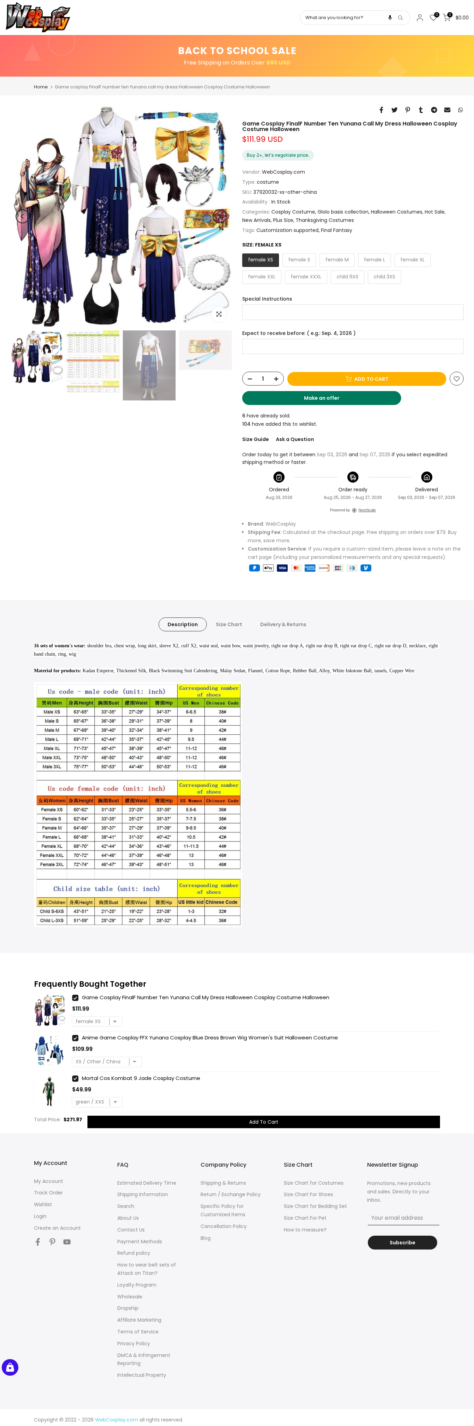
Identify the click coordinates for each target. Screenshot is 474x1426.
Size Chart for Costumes (314, 1182)
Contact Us (131, 1229)
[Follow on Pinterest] (52, 1242)
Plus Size (283, 220)
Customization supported (287, 230)
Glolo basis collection (343, 212)
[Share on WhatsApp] (460, 110)
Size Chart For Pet (305, 1218)
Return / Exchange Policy (231, 1194)
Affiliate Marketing (139, 1319)
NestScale (367, 510)
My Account (48, 1181)
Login (40, 1216)
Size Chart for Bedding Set (315, 1206)
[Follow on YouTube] (67, 1242)
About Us (128, 1218)
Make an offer (328, 400)
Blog (206, 1238)
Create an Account (57, 1228)
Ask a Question (295, 439)
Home (41, 87)
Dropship (127, 1308)
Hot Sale (435, 212)
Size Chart (229, 624)
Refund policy (133, 1253)
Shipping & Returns (223, 1182)
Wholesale (129, 1296)
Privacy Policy (133, 1343)
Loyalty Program (136, 1284)
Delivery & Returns (283, 624)
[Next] (220, 216)
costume (268, 182)
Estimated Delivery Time (146, 1182)
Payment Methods (139, 1241)
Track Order (48, 1192)
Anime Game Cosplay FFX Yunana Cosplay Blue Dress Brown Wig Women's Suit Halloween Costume (210, 1037)
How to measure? (305, 1229)
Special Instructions (267, 299)
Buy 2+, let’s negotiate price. (278, 155)
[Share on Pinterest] (408, 110)
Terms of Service (138, 1331)
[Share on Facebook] (381, 110)
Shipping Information (142, 1194)
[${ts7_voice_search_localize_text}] (390, 18)
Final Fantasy (336, 230)
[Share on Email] (447, 110)
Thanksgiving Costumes (325, 220)
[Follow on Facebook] (38, 1242)
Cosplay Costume (293, 212)
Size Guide (255, 439)
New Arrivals (256, 220)
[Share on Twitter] (394, 110)
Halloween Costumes (396, 212)
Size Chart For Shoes (308, 1194)
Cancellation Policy (224, 1226)
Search (125, 1206)
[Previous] (22, 216)
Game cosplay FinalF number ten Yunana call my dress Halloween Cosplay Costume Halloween (205, 997)
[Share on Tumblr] (421, 110)
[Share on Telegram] (434, 110)
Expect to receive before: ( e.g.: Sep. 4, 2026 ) (299, 333)
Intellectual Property (141, 1375)
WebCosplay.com (283, 172)
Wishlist (43, 1204)
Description (183, 624)
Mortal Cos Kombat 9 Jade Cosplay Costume (141, 1078)
